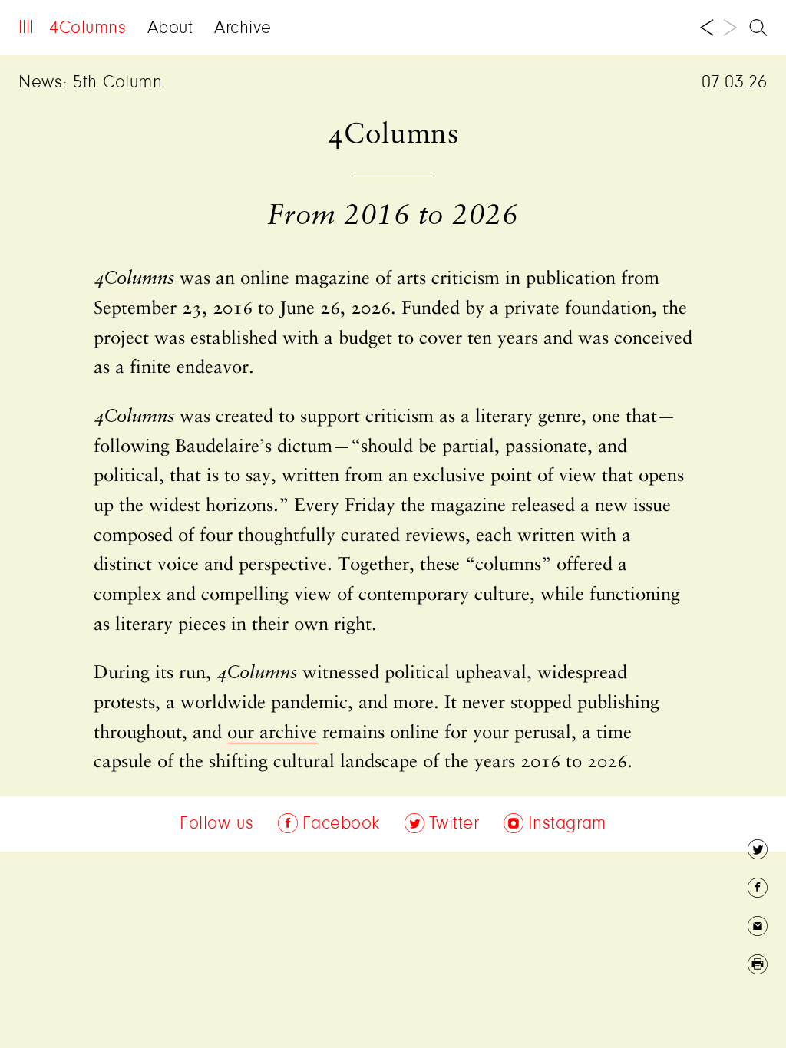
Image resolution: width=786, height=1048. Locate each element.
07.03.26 (735, 83)
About (170, 28)
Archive (243, 28)
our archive (272, 733)
